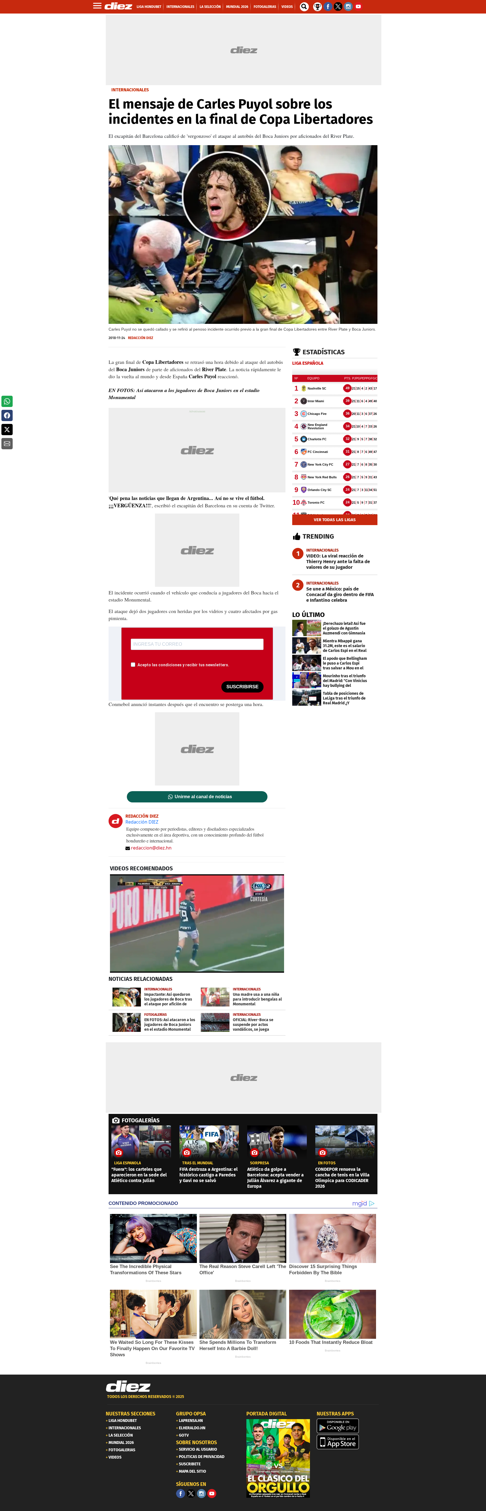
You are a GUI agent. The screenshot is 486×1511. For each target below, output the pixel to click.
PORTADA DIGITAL (266, 1414)
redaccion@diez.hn (151, 848)
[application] (197, 923)
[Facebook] (180, 1493)
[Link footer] (128, 1386)
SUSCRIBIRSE (242, 686)
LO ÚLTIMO (308, 614)
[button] (7, 401)
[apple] (348, 1442)
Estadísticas (324, 352)
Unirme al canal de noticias (203, 797)
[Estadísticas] (317, 6)
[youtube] (211, 1493)
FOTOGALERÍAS (140, 1120)
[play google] (348, 1426)
